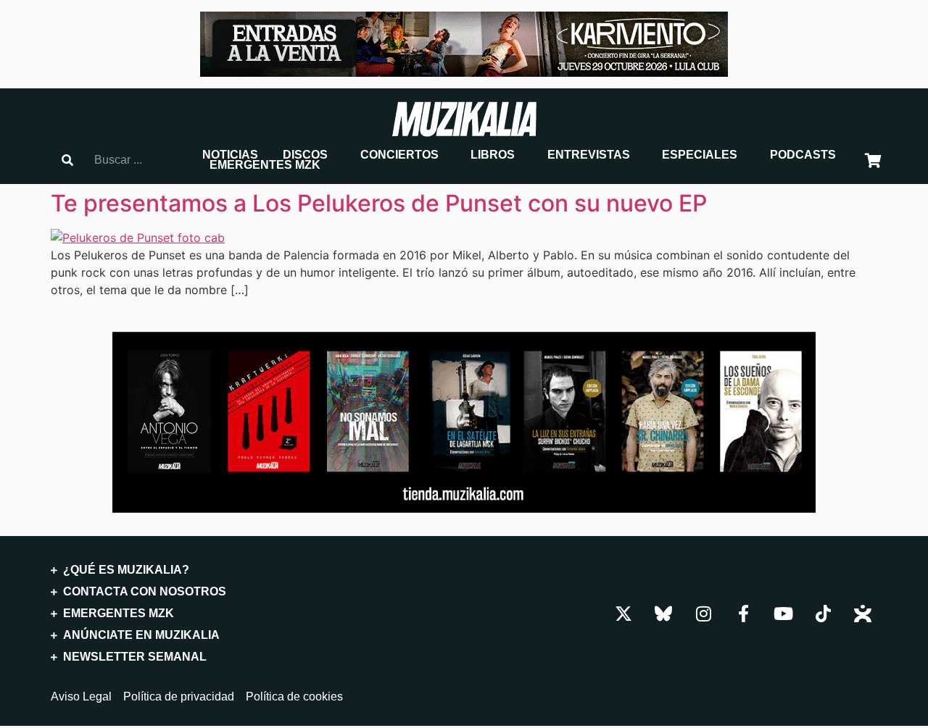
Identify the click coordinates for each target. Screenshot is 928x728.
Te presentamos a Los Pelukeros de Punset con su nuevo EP (379, 203)
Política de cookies (294, 697)
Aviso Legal (81, 697)
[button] (230, 155)
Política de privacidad (178, 697)
